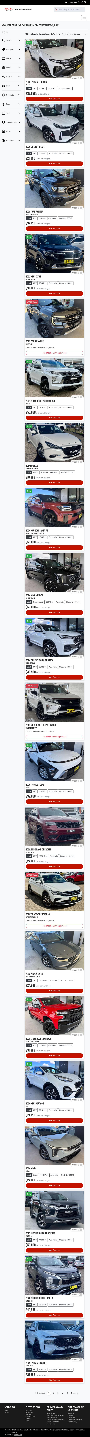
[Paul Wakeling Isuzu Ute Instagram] (85, 2)
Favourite (74, 78)
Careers (70, 1415)
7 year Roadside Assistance (55, 1420)
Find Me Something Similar (54, 353)
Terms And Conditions (75, 1420)
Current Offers (30, 1416)
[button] (84, 17)
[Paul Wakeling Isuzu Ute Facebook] (82, 2)
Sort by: (65, 34)
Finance (28, 1418)
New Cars (29, 1410)
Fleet (27, 1421)
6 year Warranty (52, 1417)
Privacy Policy (72, 1422)
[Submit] (56, 9)
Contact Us (71, 1417)
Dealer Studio (18, 1435)
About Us (71, 1413)
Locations (72, 2)
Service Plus (51, 1413)
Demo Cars (29, 1412)
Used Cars (29, 1414)
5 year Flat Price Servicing (55, 1415)
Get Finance (54, 99)
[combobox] (69, 9)
